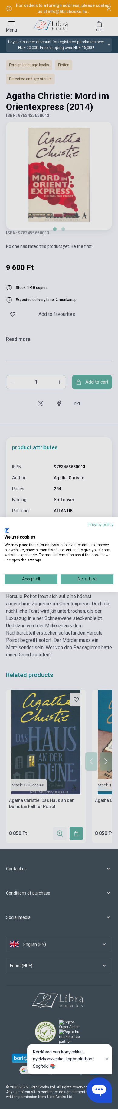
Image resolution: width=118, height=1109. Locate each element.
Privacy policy (100, 524)
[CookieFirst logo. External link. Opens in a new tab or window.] (7, 530)
